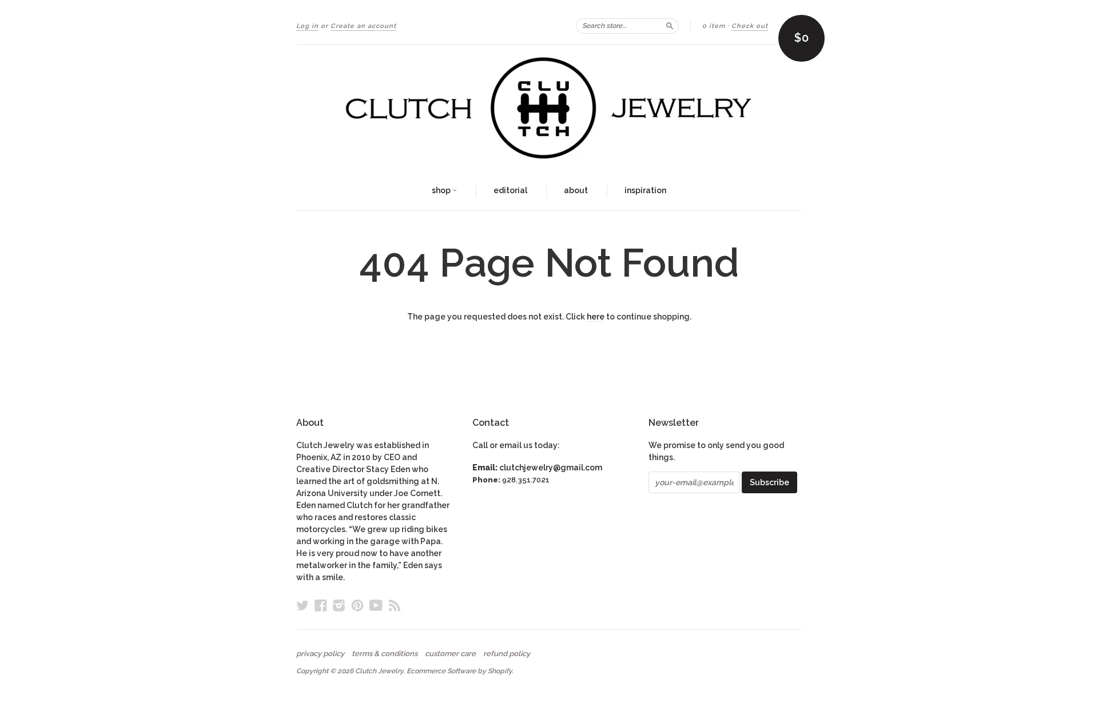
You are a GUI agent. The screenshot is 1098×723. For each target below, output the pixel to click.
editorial (510, 190)
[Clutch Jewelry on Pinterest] (357, 605)
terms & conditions (384, 654)
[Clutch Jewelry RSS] (394, 605)
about (576, 190)
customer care (450, 654)
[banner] (549, 108)
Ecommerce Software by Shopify (459, 671)
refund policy (506, 654)
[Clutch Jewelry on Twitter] (302, 605)
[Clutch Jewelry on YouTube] (376, 605)
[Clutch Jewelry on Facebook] (321, 605)
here (595, 316)
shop (442, 190)
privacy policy (320, 654)
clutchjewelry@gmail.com (550, 467)
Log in (307, 26)
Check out (749, 26)
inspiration (645, 190)
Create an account (363, 26)
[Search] (669, 25)
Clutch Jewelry (379, 671)
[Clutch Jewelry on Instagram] (339, 605)
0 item (713, 26)
